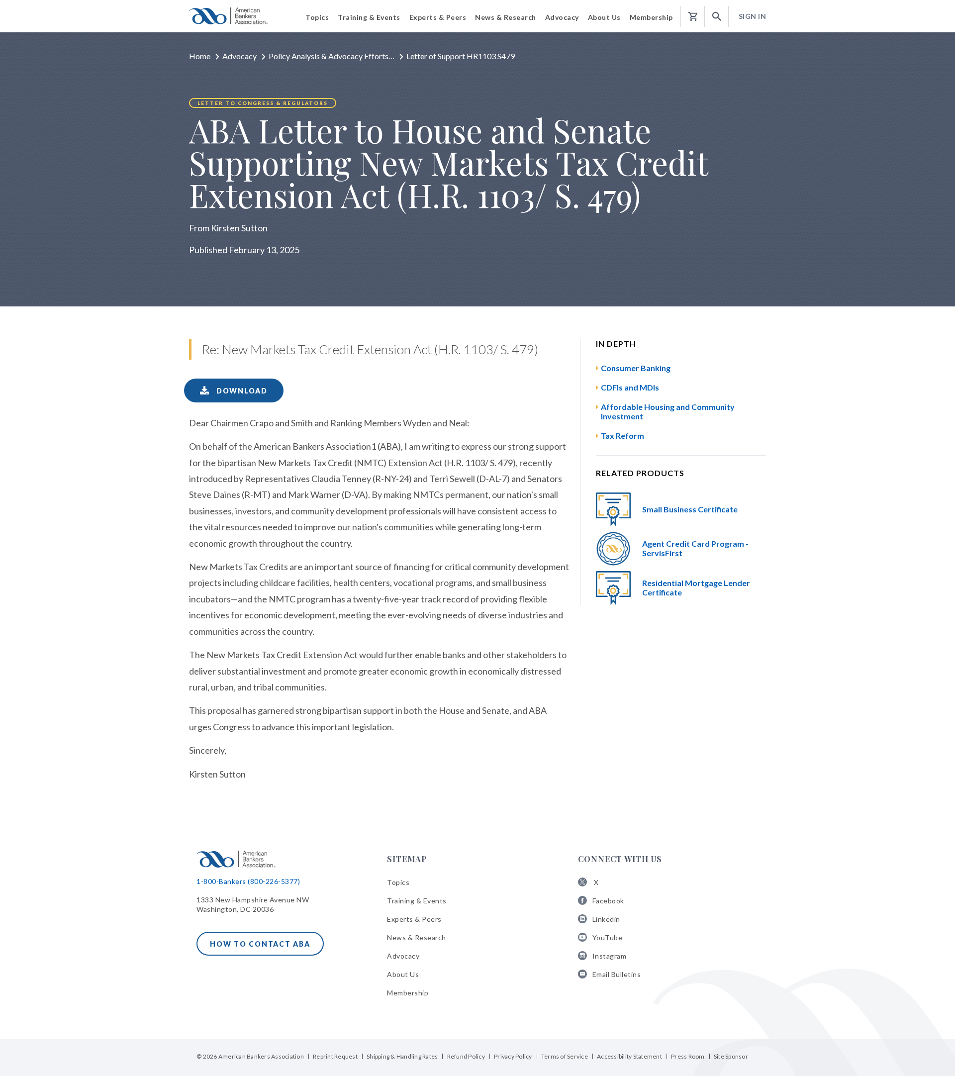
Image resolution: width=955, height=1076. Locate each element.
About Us (403, 974)
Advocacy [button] (562, 17)
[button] (716, 16)
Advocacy (239, 56)
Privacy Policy (513, 1056)
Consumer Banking (635, 368)
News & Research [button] (505, 17)
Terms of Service (564, 1056)
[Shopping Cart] (692, 16)
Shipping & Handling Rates (402, 1056)
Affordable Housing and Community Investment (668, 411)
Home (199, 56)
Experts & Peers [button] (438, 17)
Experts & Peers (414, 919)
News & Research (416, 937)
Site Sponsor (731, 1056)
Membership (407, 992)
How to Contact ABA (260, 944)
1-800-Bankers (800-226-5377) (248, 881)
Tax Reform (622, 435)
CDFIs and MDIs (630, 387)
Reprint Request (335, 1056)
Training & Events (417, 900)
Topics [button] (317, 17)
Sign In (752, 16)
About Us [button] (604, 17)
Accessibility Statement (629, 1056)
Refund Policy (466, 1056)
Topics (398, 882)
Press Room (688, 1056)
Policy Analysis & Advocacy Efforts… (331, 56)
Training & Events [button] (369, 17)
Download (241, 391)
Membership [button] (651, 17)
